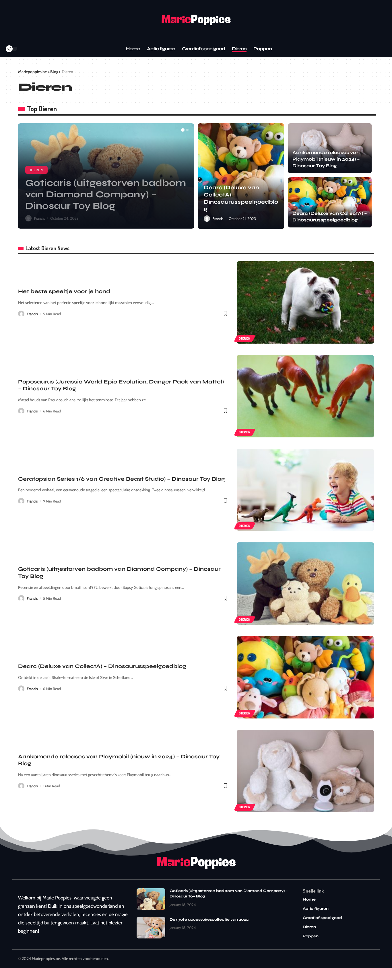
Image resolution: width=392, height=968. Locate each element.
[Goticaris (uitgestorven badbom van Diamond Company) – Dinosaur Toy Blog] (305, 583)
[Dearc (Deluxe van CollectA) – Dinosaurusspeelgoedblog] (241, 176)
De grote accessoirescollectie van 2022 (209, 919)
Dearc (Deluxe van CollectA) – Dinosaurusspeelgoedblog (102, 666)
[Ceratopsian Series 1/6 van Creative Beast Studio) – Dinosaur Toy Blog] (305, 490)
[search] (22, 48)
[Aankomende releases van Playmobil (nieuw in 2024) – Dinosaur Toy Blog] (305, 771)
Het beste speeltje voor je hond (64, 291)
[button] (183, 130)
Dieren (36, 169)
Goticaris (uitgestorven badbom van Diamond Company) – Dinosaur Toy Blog (105, 194)
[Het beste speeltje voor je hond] (305, 302)
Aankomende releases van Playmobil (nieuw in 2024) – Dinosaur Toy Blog (326, 159)
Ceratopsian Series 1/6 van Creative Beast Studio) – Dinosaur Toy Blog (121, 479)
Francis (39, 218)
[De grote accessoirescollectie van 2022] (151, 927)
